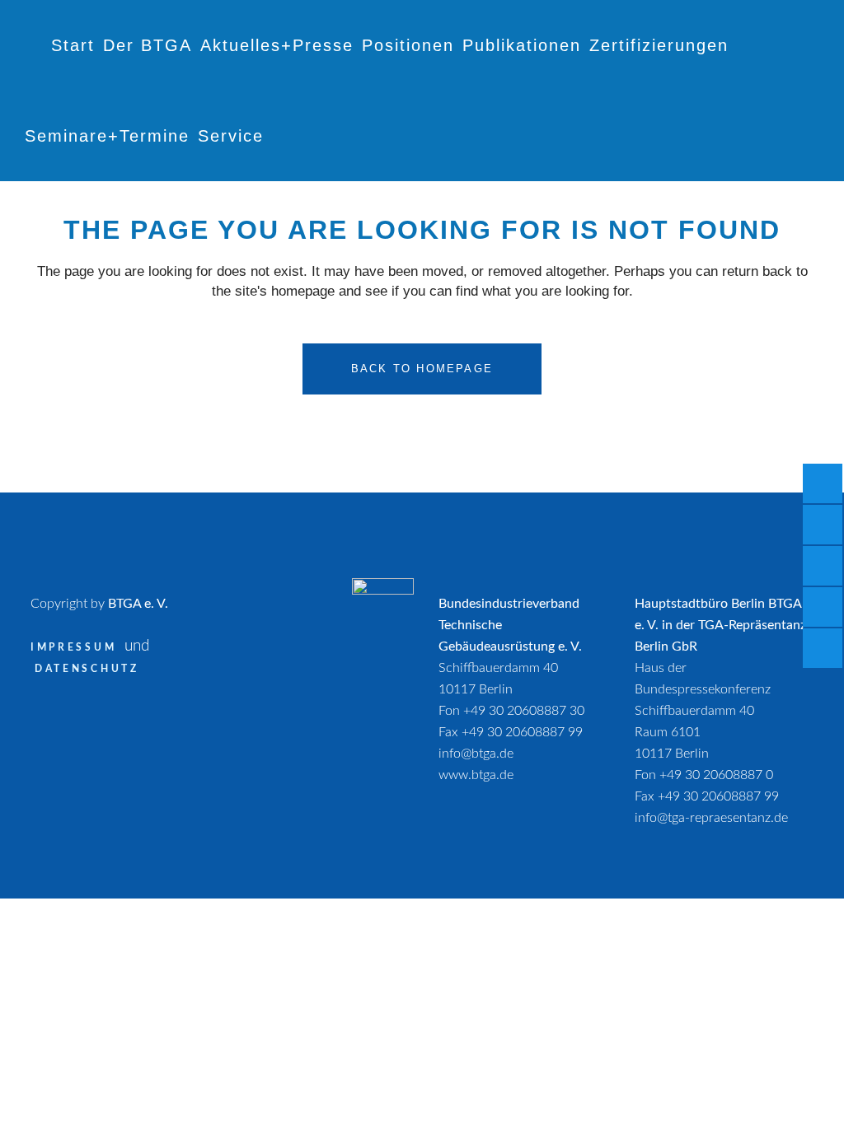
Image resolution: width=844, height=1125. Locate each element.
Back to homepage (422, 368)
